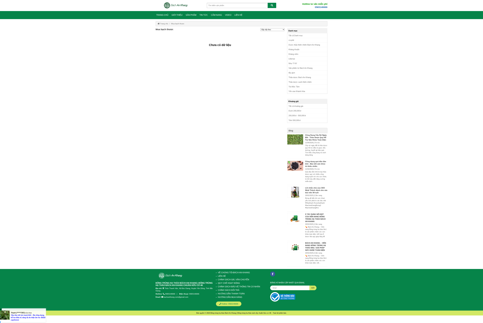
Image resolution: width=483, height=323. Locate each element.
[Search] (272, 5)
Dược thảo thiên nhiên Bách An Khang (304, 45)
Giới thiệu (177, 15)
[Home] (177, 5)
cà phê (291, 40)
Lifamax (292, 59)
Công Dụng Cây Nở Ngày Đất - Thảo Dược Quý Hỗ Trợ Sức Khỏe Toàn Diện (316, 137)
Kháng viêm (293, 54)
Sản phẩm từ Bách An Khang (300, 68)
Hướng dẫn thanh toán (231, 294)
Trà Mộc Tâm (294, 87)
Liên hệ (238, 15)
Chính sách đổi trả (228, 290)
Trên (294, 120)
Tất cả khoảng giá (296, 106)
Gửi (312, 288)
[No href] (282, 297)
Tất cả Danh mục (296, 35)
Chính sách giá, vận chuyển (233, 280)
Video (228, 15)
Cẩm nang (216, 15)
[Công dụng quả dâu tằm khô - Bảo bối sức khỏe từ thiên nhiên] (295, 165)
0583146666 (321, 7)
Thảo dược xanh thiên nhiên (300, 82)
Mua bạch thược (177, 24)
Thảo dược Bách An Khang (300, 77)
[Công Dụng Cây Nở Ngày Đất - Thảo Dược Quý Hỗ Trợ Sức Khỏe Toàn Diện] (295, 139)
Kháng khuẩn (294, 49)
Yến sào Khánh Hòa (297, 91)
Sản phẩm (191, 15)
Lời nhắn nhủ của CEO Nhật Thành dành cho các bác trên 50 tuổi (316, 190)
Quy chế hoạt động (229, 283)
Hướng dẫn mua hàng (230, 297)
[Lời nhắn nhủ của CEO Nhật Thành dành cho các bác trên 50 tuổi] (295, 192)
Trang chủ (162, 15)
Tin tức (203, 15)
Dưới (294, 111)
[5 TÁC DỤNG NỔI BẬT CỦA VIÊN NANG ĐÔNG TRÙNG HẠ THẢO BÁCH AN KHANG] (295, 218)
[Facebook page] (272, 274)
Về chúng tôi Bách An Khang (234, 272)
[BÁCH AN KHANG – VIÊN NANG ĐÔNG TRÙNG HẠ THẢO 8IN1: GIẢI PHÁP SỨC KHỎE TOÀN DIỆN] (295, 247)
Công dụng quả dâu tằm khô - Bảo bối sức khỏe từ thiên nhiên (315, 163)
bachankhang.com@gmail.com (176, 297)
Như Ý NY (293, 63)
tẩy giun (292, 73)
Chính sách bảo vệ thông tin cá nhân (239, 287)
